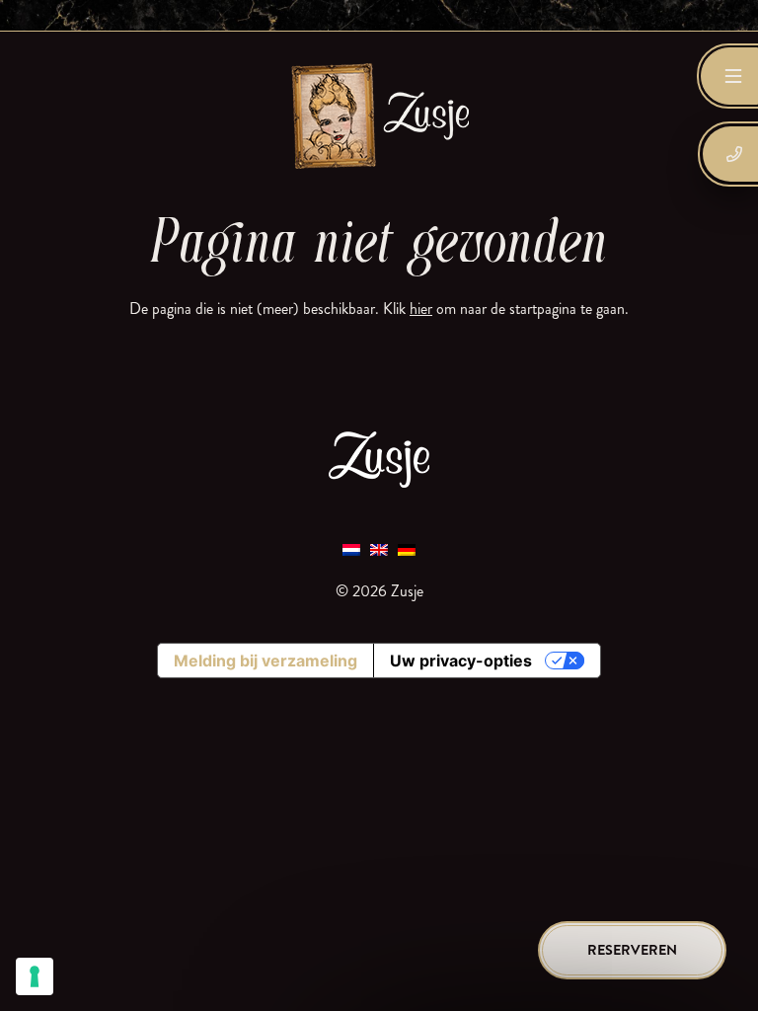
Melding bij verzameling (265, 660)
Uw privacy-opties (461, 660)
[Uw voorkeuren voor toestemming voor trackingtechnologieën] (34, 976)
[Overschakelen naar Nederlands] (351, 549)
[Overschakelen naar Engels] (379, 549)
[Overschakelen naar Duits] (407, 549)
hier (421, 308)
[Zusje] (379, 115)
